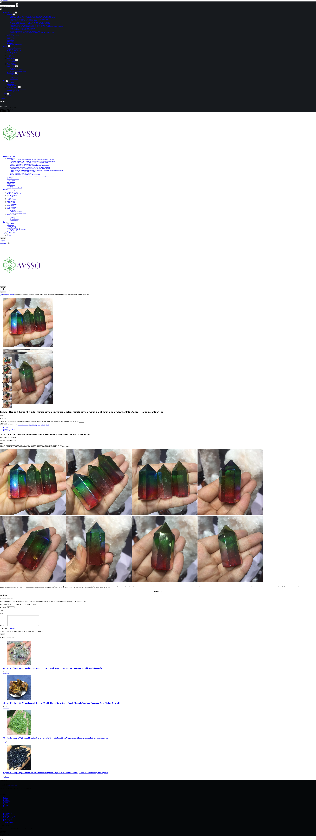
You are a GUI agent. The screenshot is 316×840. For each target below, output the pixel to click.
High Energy (10, 186)
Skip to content (4, 0)
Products (5, 189)
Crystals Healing (11, 232)
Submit (2, 634)
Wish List (2, 240)
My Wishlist (6, 801)
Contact (9, 235)
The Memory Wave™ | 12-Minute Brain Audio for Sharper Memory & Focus (30, 168)
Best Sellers (10, 177)
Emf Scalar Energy (8, 813)
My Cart (5, 802)
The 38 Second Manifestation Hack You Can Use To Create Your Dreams (29, 162)
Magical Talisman (11, 201)
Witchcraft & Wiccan (12, 196)
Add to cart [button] (6, 673)
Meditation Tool (11, 214)
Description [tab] (6, 427)
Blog (4, 222)
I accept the (8, 628)
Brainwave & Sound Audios (14, 191)
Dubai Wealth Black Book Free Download (21, 173)
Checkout (5, 806)
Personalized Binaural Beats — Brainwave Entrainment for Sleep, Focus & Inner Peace (32, 161)
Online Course (10, 225)
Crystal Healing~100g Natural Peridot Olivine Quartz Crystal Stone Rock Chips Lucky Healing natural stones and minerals (55, 738)
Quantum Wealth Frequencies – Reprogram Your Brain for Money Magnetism (30, 167)
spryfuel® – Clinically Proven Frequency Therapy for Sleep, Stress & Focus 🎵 (30, 165)
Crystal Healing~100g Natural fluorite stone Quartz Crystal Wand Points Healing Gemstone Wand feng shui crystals (52, 668)
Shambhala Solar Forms (13, 179)
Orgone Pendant (14, 216)
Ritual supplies (10, 198)
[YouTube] (1, 832)
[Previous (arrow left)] (0, 839)
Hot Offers (6, 805)
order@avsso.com (12, 785)
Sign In (5, 804)
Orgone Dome (10, 183)
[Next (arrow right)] (2, 839)
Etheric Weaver (11, 185)
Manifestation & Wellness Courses (15, 193)
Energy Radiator (11, 182)
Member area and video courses (18, 229)
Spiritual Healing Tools (13, 231)
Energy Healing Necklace (16, 211)
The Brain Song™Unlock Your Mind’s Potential (22, 171)
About (5, 233)
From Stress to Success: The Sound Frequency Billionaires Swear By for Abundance (32, 176)
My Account (6, 799)
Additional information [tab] (9, 429)
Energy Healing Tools (9, 156)
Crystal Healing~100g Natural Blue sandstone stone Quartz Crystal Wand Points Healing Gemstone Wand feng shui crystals (55, 773)
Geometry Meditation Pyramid (14, 188)
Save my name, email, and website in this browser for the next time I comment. (22, 631)
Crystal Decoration (23, 425)
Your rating (3, 607)
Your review (3, 625)
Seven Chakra (10, 205)
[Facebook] (5, 832)
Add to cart (3, 423)
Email (2, 613)
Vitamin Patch (13, 204)
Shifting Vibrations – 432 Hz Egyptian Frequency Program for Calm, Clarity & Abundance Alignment (36, 170)
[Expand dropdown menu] (13, 158)
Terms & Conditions (8, 822)
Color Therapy (10, 223)
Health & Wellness (11, 199)
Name (2, 610)
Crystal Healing (11, 180)
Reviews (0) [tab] (6, 430)
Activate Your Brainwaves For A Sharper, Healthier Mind (25, 174)
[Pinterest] (3, 832)
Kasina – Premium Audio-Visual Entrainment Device (23, 164)
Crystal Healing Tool (12, 207)
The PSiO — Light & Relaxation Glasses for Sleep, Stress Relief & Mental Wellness (32, 159)
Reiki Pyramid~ (14, 220)
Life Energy (13, 210)
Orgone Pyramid (14, 219)
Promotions (10, 158)
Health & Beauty (11, 202)
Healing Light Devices (12, 192)
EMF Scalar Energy (12, 195)
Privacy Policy (11, 628)
